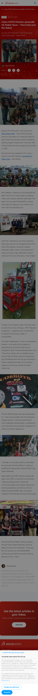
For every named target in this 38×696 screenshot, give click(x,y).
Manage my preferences (11, 687)
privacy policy (5, 680)
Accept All (7, 692)
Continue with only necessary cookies (13, 652)
